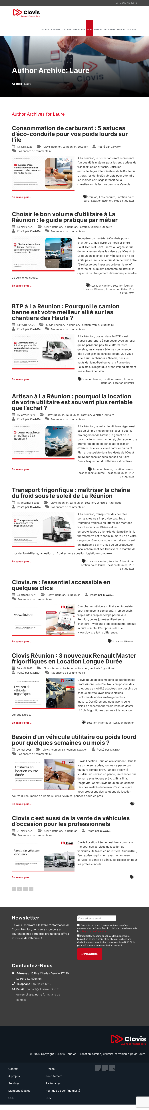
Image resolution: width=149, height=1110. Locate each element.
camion (92, 197)
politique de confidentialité (93, 931)
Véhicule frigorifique (109, 502)
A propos (55, 29)
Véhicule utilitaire (101, 227)
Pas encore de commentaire (35, 151)
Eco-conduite (107, 197)
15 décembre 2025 (28, 502)
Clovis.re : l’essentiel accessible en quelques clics (61, 585)
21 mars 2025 (25, 831)
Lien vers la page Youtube (105, 1068)
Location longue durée (91, 473)
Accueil (45, 29)
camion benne (92, 379)
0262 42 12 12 (128, 2)
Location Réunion (101, 200)
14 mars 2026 (25, 227)
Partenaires (53, 1083)
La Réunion (69, 146)
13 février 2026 (26, 325)
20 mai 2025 (24, 749)
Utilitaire (66, 29)
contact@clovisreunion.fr (43, 989)
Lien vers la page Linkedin (112, 1068)
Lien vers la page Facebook (98, 1068)
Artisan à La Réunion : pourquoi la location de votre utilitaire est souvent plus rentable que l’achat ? (72, 402)
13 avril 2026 (24, 146)
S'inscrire (89, 954)
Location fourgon (123, 285)
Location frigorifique (121, 561)
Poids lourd (79, 29)
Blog (89, 29)
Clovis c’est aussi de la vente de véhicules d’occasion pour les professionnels (71, 821)
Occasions (109, 29)
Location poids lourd (92, 565)
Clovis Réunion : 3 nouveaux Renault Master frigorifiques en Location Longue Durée (74, 658)
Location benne (102, 469)
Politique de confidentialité (63, 1090)
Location (83, 146)
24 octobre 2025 (26, 595)
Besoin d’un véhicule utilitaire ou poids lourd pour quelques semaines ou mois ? (74, 739)
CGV (48, 1098)
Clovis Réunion (52, 146)
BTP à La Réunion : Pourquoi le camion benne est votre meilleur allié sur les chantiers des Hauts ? (66, 312)
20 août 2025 (25, 668)
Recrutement (54, 1076)
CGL (11, 1098)
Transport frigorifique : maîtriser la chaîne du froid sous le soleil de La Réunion (71, 492)
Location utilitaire (117, 289)
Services (98, 29)
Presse (50, 1069)
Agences (121, 29)
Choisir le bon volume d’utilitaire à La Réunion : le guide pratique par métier (65, 217)
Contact (132, 29)
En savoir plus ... (22, 197)
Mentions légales (19, 1090)
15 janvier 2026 (26, 415)
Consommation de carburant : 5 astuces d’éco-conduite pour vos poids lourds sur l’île (70, 134)
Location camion (101, 285)
